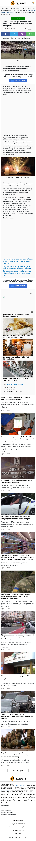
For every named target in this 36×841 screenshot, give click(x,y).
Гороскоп (10, 384)
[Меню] (3, 3)
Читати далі (18, 770)
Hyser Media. (23, 838)
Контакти (18, 833)
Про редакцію (18, 820)
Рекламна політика (18, 830)
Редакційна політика (18, 824)
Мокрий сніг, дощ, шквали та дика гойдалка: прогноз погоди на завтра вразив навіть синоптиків (18, 261)
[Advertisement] (18, 114)
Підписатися (20, 80)
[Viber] (22, 34)
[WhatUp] (30, 34)
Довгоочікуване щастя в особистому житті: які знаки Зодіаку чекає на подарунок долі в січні (17, 273)
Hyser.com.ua (20, 785)
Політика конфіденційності (18, 827)
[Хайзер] (18, 3)
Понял (18, 18)
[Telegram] (14, 34)
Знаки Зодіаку (18, 384)
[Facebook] (5, 34)
